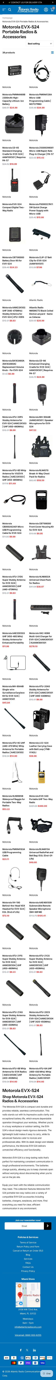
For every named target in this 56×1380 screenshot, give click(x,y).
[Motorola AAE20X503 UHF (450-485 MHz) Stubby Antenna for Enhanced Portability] (14, 609)
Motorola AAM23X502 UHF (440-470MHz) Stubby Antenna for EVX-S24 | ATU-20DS (13, 312)
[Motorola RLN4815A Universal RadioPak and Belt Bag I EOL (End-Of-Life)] (41, 825)
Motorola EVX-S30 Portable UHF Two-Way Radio (41, 799)
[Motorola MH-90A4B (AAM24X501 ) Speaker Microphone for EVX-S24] (41, 393)
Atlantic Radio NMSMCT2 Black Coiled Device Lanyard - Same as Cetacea (41, 312)
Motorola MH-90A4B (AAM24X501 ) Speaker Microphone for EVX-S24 (41, 422)
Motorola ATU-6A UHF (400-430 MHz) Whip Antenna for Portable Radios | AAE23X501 (40, 1073)
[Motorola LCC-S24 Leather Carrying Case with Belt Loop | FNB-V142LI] (41, 719)
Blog (28, 1254)
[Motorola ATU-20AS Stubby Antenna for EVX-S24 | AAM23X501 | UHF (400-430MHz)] (41, 662)
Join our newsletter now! (28, 1220)
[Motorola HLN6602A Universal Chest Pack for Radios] (41, 553)
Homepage (7, 18)
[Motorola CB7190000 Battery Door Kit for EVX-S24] (14, 233)
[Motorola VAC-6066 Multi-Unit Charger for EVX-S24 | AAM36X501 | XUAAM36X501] (41, 609)
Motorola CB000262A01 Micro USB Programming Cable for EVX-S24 (13, 528)
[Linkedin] (34, 1350)
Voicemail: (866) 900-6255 (28, 1335)
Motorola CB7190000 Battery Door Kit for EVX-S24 (13, 260)
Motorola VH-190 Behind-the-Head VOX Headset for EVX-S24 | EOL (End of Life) (13, 907)
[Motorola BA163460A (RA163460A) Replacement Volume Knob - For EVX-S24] (14, 337)
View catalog (4, 9)
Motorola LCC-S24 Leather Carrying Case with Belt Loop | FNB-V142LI (40, 748)
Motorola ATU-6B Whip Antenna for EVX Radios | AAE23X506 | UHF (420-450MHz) (14, 1073)
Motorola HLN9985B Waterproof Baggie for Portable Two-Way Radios (13, 801)
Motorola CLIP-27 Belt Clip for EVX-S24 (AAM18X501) (40, 260)
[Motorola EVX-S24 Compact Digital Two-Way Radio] (14, 180)
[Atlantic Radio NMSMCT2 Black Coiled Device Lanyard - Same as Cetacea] (41, 283)
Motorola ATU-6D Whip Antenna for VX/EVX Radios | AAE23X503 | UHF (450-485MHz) (14, 475)
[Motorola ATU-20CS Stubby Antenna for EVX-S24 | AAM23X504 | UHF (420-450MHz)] (41, 988)
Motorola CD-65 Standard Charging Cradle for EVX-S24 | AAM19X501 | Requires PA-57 (14, 154)
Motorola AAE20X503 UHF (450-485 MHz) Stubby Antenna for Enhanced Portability (13, 638)
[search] (9, 9)
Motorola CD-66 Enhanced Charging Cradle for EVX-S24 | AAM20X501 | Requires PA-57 (41, 367)
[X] (27, 1350)
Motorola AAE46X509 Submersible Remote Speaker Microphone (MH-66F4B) (40, 907)
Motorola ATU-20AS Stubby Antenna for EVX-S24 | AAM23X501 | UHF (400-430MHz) (41, 691)
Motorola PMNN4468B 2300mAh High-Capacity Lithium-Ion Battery (13, 99)
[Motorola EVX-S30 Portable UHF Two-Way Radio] (41, 772)
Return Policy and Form (28, 1246)
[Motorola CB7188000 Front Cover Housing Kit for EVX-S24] (41, 499)
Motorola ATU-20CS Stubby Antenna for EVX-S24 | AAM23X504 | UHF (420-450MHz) (41, 1017)
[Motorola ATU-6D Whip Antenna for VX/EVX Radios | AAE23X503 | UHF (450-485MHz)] (14, 446)
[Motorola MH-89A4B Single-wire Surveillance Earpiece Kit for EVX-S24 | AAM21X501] (14, 662)
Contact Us (28, 1267)
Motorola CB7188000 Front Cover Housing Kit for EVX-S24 (41, 526)
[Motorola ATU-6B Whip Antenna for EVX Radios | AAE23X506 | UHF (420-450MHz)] (14, 1044)
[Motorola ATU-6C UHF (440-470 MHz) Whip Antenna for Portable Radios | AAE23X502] (14, 719)
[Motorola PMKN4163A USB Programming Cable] (14, 825)
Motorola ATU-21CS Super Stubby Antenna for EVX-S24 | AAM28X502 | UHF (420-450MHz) (40, 962)
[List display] (52, 53)
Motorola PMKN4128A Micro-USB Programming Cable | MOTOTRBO (40, 99)
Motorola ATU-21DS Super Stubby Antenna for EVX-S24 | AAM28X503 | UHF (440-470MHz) (13, 583)
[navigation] (3, 2)
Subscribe (47, 1226)
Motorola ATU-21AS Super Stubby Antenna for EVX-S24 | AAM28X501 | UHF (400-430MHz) (13, 1018)
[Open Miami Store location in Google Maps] (28, 1294)
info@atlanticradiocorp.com (28, 1327)
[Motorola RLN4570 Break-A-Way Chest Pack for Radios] (41, 446)
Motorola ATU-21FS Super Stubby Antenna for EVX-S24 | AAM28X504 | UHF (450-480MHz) (13, 962)
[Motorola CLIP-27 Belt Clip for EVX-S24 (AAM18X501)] (41, 233)
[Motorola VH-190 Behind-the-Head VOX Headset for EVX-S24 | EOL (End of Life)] (14, 878)
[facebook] (21, 1350)
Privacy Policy (28, 1271)
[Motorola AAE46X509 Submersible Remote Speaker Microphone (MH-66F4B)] (41, 878)
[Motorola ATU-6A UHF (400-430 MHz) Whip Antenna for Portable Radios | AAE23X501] (41, 1044)
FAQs (28, 1263)
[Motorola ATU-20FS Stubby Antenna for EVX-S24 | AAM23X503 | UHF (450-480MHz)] (14, 393)
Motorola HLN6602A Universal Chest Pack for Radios (40, 579)
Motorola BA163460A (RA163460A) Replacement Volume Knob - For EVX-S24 (13, 365)
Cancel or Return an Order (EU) (28, 1250)
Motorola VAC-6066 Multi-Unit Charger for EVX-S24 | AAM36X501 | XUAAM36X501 (41, 638)
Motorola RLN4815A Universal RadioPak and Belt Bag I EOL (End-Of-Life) (41, 854)
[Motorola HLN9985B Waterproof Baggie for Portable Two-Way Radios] (14, 772)
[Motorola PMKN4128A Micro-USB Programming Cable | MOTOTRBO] (41, 70)
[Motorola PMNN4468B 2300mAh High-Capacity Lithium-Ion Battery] (14, 70)
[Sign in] (46, 9)
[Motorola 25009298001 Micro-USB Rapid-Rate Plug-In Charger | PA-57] (41, 124)
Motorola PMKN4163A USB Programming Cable (13, 852)
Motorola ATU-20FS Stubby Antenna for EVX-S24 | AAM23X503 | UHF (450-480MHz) (14, 422)
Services (28, 1258)
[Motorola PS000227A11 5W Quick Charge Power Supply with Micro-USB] (41, 180)
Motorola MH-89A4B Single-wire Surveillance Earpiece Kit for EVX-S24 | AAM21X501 (13, 692)
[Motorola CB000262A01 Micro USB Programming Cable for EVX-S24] (14, 499)
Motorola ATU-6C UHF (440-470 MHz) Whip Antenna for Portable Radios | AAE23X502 (13, 748)
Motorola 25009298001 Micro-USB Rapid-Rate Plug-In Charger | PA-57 (41, 150)
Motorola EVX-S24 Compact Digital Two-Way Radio (13, 207)
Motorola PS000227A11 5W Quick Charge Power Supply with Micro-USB (41, 209)
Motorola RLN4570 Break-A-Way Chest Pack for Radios (39, 473)
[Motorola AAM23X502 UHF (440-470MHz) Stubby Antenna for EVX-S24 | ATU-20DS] (14, 283)
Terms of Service (28, 1242)
